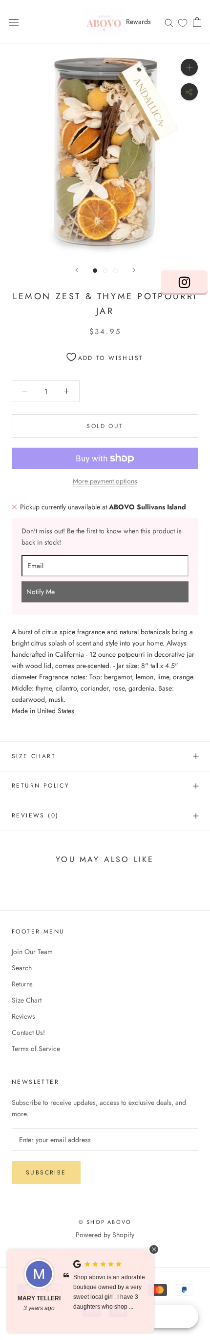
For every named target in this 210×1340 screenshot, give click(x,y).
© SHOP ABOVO (105, 1222)
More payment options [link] (105, 481)
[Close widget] (153, 1249)
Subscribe (46, 1172)
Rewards (138, 21)
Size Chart (34, 756)
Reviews (23, 1016)
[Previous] (76, 270)
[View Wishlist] (182, 22)
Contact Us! (28, 1032)
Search (22, 968)
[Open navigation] (14, 22)
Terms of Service (36, 1048)
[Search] (169, 22)
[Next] (133, 270)
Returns (22, 984)
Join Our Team (32, 952)
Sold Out (104, 426)
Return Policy (40, 785)
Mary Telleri (39, 1298)
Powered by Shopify (105, 1235)
